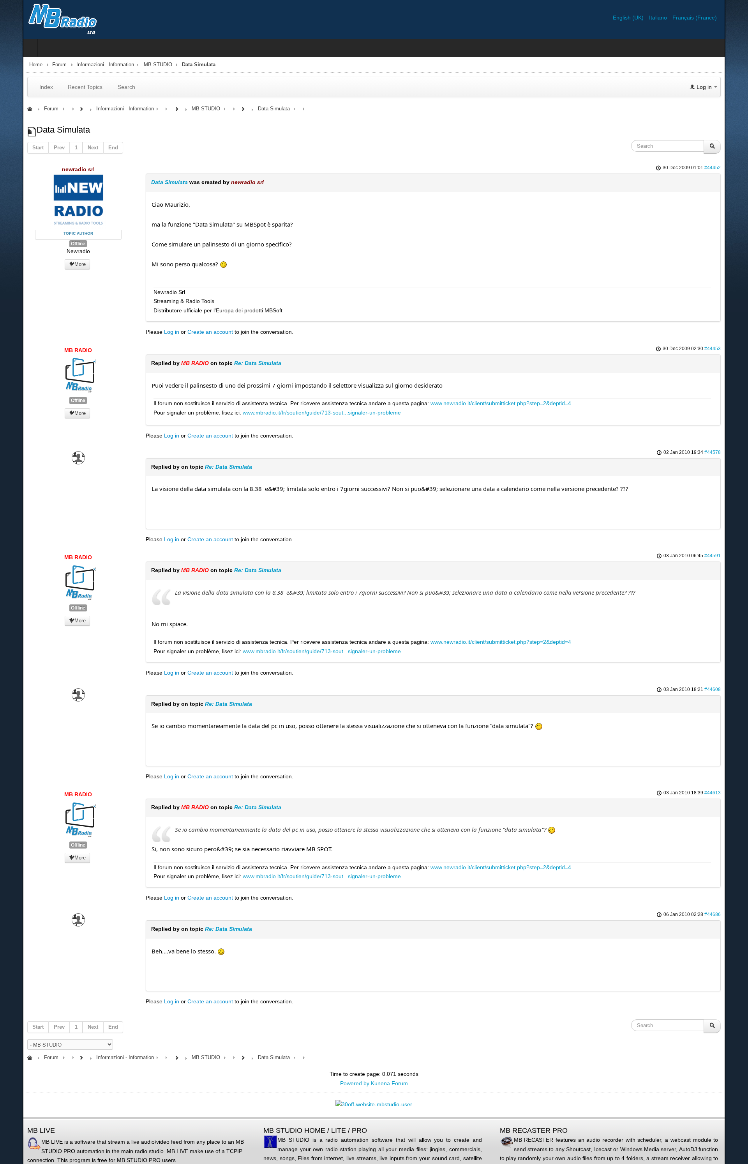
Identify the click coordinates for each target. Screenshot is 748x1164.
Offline (59, 243)
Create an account (195, 332)
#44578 (735, 452)
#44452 (735, 167)
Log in (156, 332)
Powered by (354, 1083)
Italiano (681, 17)
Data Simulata (154, 182)
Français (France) (717, 17)
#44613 (735, 792)
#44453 (735, 348)
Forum (37, 64)
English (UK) (651, 17)
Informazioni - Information (82, 64)
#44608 (735, 689)
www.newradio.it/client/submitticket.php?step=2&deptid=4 (486, 403)
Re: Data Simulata (242, 363)
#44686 (735, 914)
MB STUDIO (135, 64)
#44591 (735, 555)
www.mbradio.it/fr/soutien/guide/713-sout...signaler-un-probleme (307, 412)
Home (13, 64)
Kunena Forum (389, 1083)
